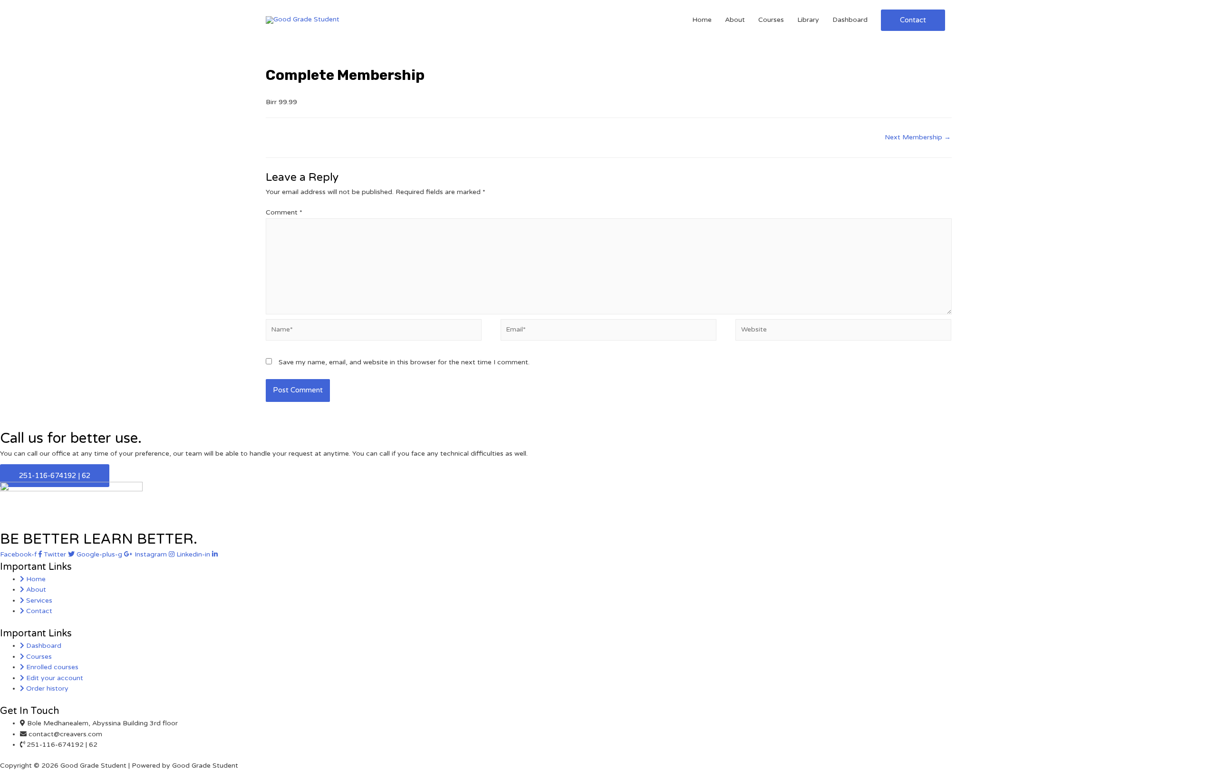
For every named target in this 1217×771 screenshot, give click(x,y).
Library (808, 20)
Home (702, 20)
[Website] (843, 332)
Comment (284, 212)
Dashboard (850, 20)
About (735, 20)
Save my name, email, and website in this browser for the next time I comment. (404, 362)
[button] (54, 475)
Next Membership (918, 137)
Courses (771, 20)
